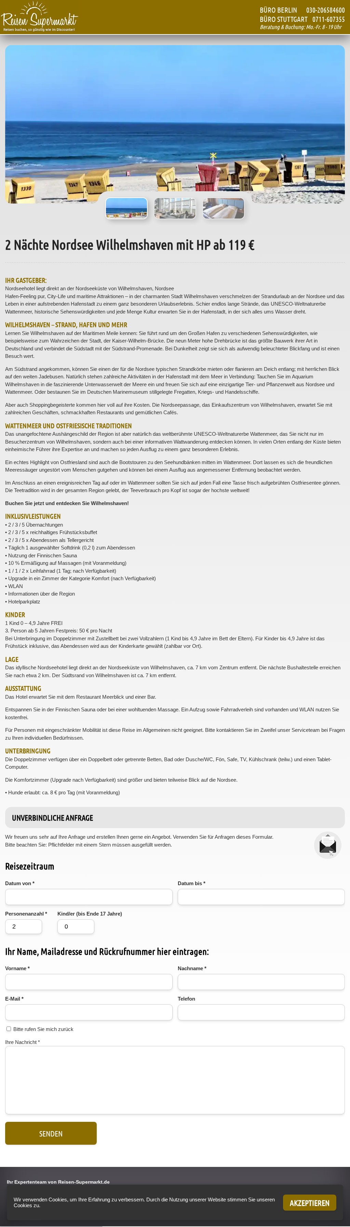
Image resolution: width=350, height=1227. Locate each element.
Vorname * (17, 968)
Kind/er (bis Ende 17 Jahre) (89, 914)
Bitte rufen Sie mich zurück (43, 1029)
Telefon (186, 999)
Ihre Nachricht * (22, 1042)
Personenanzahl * (26, 914)
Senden (51, 1133)
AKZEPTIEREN (309, 1203)
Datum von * (20, 883)
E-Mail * (14, 999)
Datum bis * (191, 883)
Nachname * (192, 968)
